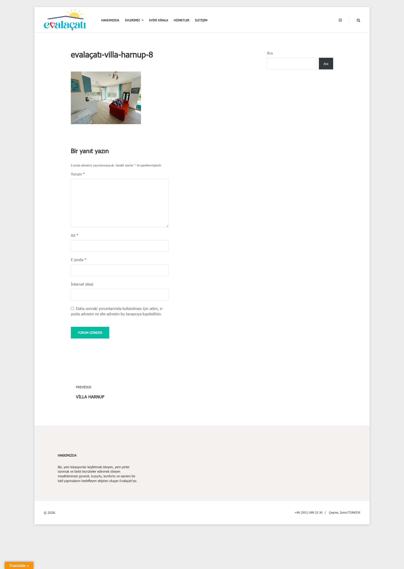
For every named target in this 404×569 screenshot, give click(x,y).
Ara (270, 53)
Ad (75, 235)
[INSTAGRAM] (340, 20)
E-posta (79, 259)
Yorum (78, 174)
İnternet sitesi (82, 284)
